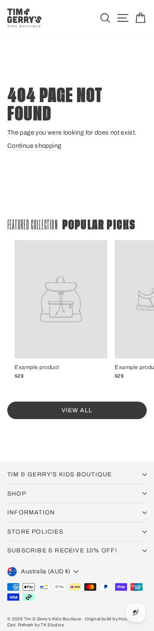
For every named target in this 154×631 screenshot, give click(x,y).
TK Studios (52, 624)
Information (31, 512)
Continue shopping (34, 145)
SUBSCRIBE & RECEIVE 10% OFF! (62, 550)
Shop (16, 493)
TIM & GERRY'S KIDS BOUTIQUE (59, 474)
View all (77, 410)
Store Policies (35, 531)
